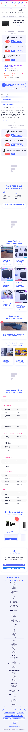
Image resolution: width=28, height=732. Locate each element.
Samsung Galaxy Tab (14, 690)
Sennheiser (14, 665)
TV (14, 640)
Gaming (14, 597)
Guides (11, 5)
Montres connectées (14, 670)
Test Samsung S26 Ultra (19, 718)
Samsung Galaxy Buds (14, 663)
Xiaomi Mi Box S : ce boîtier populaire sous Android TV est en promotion (7, 262)
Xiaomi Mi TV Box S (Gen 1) (10, 121)
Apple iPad (14, 685)
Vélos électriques (14, 694)
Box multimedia (17, 16)
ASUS (14, 598)
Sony (14, 648)
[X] (6, 580)
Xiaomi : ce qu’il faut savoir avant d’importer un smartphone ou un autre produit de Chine (20, 360)
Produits (9, 16)
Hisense (14, 642)
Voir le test (11, 536)
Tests (6, 5)
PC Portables (14, 611)
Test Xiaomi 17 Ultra (10, 712)
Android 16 (20, 712)
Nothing (14, 662)
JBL (14, 661)
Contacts (14, 723)
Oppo (14, 590)
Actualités (6, 97)
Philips (14, 646)
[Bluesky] (22, 580)
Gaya (14, 699)
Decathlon (14, 698)
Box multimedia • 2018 (18, 26)
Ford (14, 630)
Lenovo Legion (14, 601)
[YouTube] (15, 580)
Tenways (14, 703)
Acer (14, 612)
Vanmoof (14, 704)
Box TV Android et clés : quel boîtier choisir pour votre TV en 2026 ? (7, 360)
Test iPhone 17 (21, 709)
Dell (14, 615)
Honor (14, 618)
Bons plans (18, 5)
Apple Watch (14, 673)
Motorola (14, 588)
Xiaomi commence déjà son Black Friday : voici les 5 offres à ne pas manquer (7, 303)
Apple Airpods (14, 657)
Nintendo (14, 604)
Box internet (6, 718)
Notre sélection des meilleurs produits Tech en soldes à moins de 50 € (20, 262)
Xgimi (14, 651)
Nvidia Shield (14, 605)
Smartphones (14, 583)
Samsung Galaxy (14, 591)
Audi (14, 626)
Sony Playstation (14, 606)
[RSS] (13, 580)
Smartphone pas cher (9, 709)
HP (14, 619)
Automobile (14, 625)
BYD (14, 628)
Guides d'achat (7, 99)
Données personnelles (14, 726)
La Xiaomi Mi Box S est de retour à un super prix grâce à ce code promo (20, 284)
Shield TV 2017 (11, 532)
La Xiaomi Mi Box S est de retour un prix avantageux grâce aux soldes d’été (7, 284)
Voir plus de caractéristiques (14, 205)
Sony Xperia (14, 592)
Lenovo (14, 616)
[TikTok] (20, 580)
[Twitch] (17, 580)
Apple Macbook (14, 614)
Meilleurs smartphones (9, 707)
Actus (2, 5)
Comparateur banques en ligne (14, 715)
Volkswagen (14, 637)
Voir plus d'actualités (13, 314)
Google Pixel (14, 586)
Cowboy (14, 696)
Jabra (14, 659)
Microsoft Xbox (14, 602)
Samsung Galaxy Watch (14, 679)
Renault (14, 634)
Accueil (4, 16)
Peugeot (14, 633)
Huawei (14, 587)
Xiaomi (25, 16)
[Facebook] (10, 580)
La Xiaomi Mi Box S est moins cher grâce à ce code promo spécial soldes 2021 (20, 307)
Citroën (14, 629)
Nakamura (14, 701)
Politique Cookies (14, 725)
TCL (14, 649)
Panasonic (14, 644)
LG (14, 643)
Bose (14, 658)
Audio (14, 655)
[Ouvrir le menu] (2, 2)
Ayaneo (14, 600)
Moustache (14, 700)
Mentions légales (14, 721)
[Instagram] (8, 580)
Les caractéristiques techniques (12, 102)
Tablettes (14, 683)
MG (14, 632)
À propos (14, 722)
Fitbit (14, 675)
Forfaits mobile (21, 707)
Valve (14, 607)
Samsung (14, 647)
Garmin (14, 676)
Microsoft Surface (14, 620)
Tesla (14, 635)
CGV (14, 727)
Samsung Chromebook (14, 621)
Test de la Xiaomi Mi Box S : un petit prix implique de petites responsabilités (13, 335)
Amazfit (14, 672)
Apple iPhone (14, 584)
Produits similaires (8, 104)
